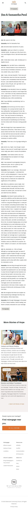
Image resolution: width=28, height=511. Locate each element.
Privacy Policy (14, 506)
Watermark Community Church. (13, 501)
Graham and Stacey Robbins (10, 346)
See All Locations (14, 428)
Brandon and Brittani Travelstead (11, 383)
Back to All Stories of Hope (17, 404)
